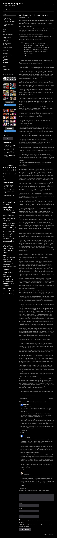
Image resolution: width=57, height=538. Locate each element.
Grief (10, 266)
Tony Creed (5, 62)
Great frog (6, 266)
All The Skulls (13, 189)
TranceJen (5, 36)
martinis (5, 274)
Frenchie (4, 264)
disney (12, 210)
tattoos (5, 236)
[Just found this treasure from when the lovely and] (14, 94)
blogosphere (9, 202)
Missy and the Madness (8, 34)
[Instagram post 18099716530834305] (11, 87)
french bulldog (10, 263)
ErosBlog (5, 38)
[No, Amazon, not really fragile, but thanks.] (7, 110)
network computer (10, 281)
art (3, 202)
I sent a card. (7, 148)
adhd (11, 245)
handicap (14, 266)
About (5, 16)
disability (4, 259)
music (10, 227)
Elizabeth (25, 435)
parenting (10, 229)
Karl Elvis (6, 189)
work (7, 241)
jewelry (5, 220)
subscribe (51, 524)
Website (21, 514)
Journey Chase (6, 33)
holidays (8, 218)
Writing (5, 25)
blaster (4, 250)
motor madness (11, 225)
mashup (12, 220)
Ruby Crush (5, 59)
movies (5, 227)
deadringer (6, 257)
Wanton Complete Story (9, 24)
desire (14, 257)
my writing (4, 229)
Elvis (24, 473)
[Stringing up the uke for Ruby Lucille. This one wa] (4, 124)
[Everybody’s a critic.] (11, 84)
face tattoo (9, 261)
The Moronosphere (13, 3)
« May (4, 179)
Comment (21, 493)
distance (7, 259)
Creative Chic (6, 40)
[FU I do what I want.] (14, 98)
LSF (12, 272)
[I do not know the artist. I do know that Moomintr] (4, 98)
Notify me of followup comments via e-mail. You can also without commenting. (36, 525)
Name (20, 503)
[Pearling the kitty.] (14, 121)
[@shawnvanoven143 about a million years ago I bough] (7, 87)
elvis (28, 17)
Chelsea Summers (7, 37)
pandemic (6, 283)
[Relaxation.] (4, 87)
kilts (8, 220)
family (13, 212)
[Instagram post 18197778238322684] (14, 87)
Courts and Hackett (7, 54)
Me (3, 70)
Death (11, 257)
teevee (10, 236)
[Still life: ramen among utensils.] (4, 84)
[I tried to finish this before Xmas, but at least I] (4, 117)
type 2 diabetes (5, 290)
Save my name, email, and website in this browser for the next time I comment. (35, 521)
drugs (7, 212)
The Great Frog (6, 60)
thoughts (5, 238)
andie (4, 248)
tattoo (11, 285)
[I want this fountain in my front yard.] (4, 91)
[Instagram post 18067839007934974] (11, 124)
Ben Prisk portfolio (7, 43)
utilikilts (14, 238)
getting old (8, 264)
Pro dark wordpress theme (49, 534)
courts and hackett (7, 254)
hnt (6, 218)
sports (4, 234)
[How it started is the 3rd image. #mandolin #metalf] (7, 121)
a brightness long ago (6, 245)
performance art (29, 309)
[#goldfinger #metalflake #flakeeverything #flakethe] (14, 124)
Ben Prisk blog (6, 41)
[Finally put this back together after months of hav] (11, 114)
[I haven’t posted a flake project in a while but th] (7, 124)
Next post (51, 398)
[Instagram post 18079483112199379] (4, 114)
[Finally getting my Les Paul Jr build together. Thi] (11, 117)
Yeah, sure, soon (10, 185)
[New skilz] (7, 117)
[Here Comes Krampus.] (14, 117)
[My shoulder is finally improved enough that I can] (4, 110)
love (10, 220)
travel (10, 238)
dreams (4, 212)
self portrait (6, 285)
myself (14, 227)
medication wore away (28, 28)
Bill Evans (28, 55)
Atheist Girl (5, 49)
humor (13, 218)
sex (4, 232)
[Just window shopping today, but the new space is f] (7, 91)
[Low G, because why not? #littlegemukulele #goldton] (14, 114)
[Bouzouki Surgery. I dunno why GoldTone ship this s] (11, 110)
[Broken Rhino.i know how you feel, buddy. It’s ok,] (11, 94)
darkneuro (25, 404)
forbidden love (5, 263)
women (4, 241)
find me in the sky (8, 155)
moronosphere (9, 223)
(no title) (6, 149)
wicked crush (5, 293)
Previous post (23, 398)
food (4, 215)
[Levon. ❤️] (11, 91)
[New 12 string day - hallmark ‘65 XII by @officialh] (7, 114)
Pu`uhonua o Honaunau (9, 19)
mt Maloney (8, 279)
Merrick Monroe (6, 44)
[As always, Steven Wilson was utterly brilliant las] (7, 98)
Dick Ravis (5, 68)
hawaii (4, 218)
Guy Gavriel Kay (6, 69)
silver (7, 231)
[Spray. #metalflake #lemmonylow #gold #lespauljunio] (4, 121)
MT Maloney (5, 57)
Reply (23, 432)
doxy (11, 259)
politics (13, 229)
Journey (6, 194)
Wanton (12, 290)
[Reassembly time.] (11, 121)
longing (5, 272)
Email (20, 508)
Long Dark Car (7, 18)
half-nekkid (11, 215)
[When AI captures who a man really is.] (14, 91)
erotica (9, 212)
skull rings (11, 232)
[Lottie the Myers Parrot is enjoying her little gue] (14, 84)
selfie (12, 283)
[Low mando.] (14, 110)
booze (7, 204)
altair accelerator (10, 246)
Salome (4, 66)
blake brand (10, 248)
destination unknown (30, 396)
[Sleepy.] (7, 84)
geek (7, 215)
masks (9, 274)
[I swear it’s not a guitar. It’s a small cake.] (11, 98)
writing (11, 241)
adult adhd (4, 246)
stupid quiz (9, 234)
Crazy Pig (5, 56)
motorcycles (5, 225)
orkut (7, 229)
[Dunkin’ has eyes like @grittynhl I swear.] (7, 94)
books (4, 204)
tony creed (7, 288)
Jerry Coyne (5, 50)
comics (10, 204)
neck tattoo (5, 281)
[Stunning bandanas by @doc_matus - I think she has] (4, 94)
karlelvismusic (7, 269)
